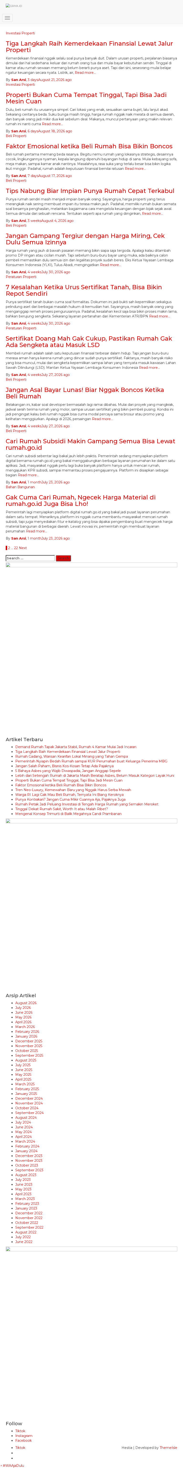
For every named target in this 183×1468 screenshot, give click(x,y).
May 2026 (23, 1017)
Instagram (23, 1436)
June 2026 (23, 1012)
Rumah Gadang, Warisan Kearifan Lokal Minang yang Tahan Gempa (71, 756)
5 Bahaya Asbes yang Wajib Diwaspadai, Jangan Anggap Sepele (68, 771)
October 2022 (26, 1223)
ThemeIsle (168, 1448)
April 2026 (23, 1022)
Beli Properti (16, 136)
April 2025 (23, 1079)
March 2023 (25, 1199)
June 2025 (23, 1070)
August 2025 (25, 1060)
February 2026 (27, 1031)
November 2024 (29, 1103)
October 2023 (26, 1165)
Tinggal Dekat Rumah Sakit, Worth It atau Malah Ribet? (61, 809)
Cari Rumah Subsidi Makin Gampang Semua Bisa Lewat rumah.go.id (90, 444)
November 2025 (28, 1046)
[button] (12, 1465)
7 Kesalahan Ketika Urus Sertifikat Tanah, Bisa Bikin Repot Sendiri (84, 290)
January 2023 (26, 1208)
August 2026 (25, 1003)
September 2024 (29, 1113)
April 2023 (23, 1194)
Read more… (85, 72)
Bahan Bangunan (20, 487)
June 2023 (23, 1184)
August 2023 (25, 1175)
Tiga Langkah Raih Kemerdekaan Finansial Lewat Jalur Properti (67, 752)
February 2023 (27, 1203)
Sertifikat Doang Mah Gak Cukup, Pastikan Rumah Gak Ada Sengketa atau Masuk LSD (89, 342)
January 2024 (26, 1151)
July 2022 (23, 1237)
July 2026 (23, 1008)
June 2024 (24, 1127)
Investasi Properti (20, 84)
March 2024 (25, 1141)
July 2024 (23, 1122)
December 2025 (28, 1041)
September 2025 (29, 1055)
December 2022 (28, 1213)
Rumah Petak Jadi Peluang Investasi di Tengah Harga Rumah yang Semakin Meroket (86, 804)
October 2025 (26, 1051)
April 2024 (23, 1137)
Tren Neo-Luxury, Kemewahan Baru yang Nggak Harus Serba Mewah (73, 790)
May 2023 (23, 1189)
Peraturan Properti (21, 277)
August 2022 (25, 1232)
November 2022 (28, 1218)
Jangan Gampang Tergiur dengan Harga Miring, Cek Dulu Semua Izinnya (85, 239)
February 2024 (27, 1146)
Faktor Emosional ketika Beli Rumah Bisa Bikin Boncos (89, 146)
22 (16, 548)
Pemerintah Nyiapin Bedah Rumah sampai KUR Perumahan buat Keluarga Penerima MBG (91, 761)
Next (23, 548)
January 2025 (26, 1094)
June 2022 (23, 1242)
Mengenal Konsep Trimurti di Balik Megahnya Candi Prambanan (68, 814)
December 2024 (29, 1098)
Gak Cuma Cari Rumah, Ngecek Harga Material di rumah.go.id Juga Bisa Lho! (81, 501)
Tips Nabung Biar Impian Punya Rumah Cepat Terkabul (90, 190)
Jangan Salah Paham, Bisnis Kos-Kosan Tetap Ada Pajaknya (64, 766)
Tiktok (20, 1431)
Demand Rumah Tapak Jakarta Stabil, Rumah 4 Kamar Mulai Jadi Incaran (75, 747)
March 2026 (25, 1027)
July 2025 (22, 1065)
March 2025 (25, 1084)
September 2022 (29, 1227)
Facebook (23, 1440)
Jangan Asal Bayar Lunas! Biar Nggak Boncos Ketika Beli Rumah (85, 393)
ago (50, 80)
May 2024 (23, 1132)
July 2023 (23, 1180)
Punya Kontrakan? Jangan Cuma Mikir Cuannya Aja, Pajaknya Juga (70, 799)
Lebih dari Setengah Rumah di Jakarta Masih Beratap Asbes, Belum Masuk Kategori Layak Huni (94, 775)
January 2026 (26, 1036)
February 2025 (27, 1089)
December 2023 (28, 1156)
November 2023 (28, 1160)
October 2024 (26, 1108)
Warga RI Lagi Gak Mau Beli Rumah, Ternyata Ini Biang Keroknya (69, 795)
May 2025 (23, 1074)
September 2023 (29, 1170)
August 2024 (26, 1117)
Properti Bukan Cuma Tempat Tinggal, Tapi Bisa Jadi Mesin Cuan (86, 98)
